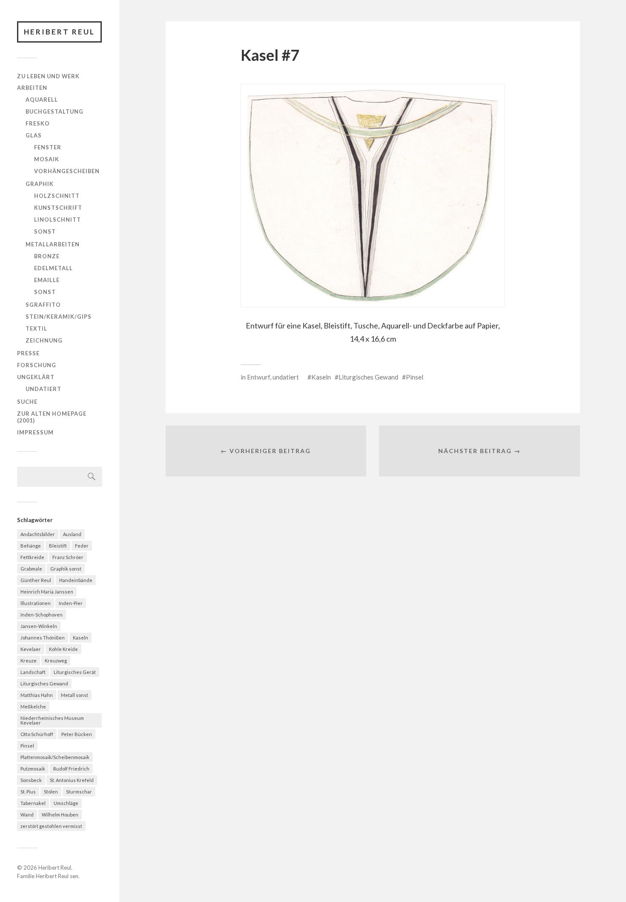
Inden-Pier (71, 603)
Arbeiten (32, 87)
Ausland (72, 534)
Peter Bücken (76, 734)
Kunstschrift (58, 207)
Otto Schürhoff (36, 734)
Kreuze (28, 660)
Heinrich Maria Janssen (46, 591)
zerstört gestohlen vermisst (51, 826)
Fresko (38, 123)
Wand (27, 814)
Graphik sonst (65, 568)
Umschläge (66, 803)
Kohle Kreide (63, 649)
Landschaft (33, 672)
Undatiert (43, 388)
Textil (36, 328)
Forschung (36, 365)
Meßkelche (33, 706)
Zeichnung (44, 340)
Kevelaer (30, 649)
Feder (82, 545)
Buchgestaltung (54, 111)
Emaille (47, 280)
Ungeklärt (36, 377)
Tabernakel (33, 803)
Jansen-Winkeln (38, 626)
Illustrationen (35, 603)
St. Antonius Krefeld (72, 780)
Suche (27, 401)
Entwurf (258, 377)
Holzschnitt (57, 195)
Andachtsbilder (37, 534)
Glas (34, 135)
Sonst (45, 231)
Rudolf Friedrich (71, 768)
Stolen (51, 791)
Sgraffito (43, 304)
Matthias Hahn (36, 695)
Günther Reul (35, 580)
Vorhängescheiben (67, 171)
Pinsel (27, 745)
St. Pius (28, 791)
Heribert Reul (59, 31)
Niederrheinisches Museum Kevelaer (52, 720)
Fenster (47, 147)
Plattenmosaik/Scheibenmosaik (54, 757)
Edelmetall (53, 268)
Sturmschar (79, 791)
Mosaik (46, 159)
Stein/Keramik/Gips (59, 316)
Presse (28, 353)
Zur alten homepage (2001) (51, 417)
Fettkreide (32, 557)
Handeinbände (75, 580)
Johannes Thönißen (42, 637)
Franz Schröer (67, 557)
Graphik (40, 183)
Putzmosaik (32, 768)
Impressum (35, 432)
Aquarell (42, 99)
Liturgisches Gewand (44, 683)
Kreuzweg (56, 660)
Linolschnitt (57, 219)
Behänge (30, 545)
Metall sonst (74, 695)
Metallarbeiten (53, 244)
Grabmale (31, 568)
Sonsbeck (31, 780)
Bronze (47, 256)
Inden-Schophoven (41, 614)
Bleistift (58, 545)
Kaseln (80, 637)
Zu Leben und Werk (48, 76)
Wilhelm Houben (60, 814)
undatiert (286, 377)
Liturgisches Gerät (75, 672)
